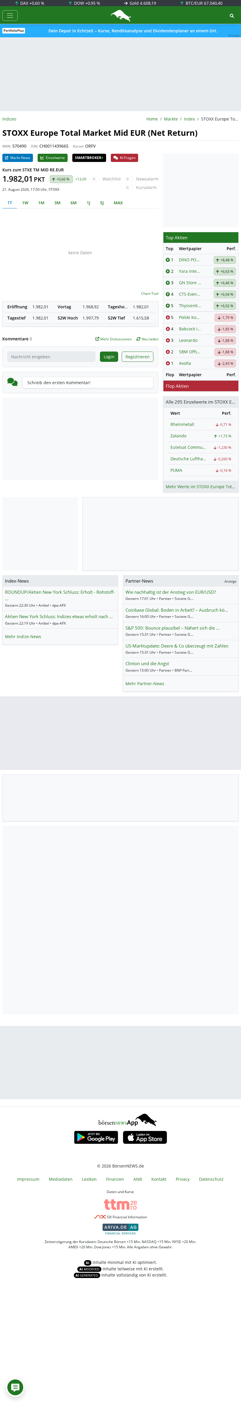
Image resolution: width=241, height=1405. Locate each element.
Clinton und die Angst (147, 663)
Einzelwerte (55, 157)
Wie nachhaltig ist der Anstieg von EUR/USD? (170, 592)
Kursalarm (146, 187)
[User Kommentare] (15, 1387)
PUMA (176, 470)
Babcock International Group (190, 329)
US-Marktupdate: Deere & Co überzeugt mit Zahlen (176, 646)
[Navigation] (10, 15)
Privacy (183, 1179)
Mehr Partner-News (144, 683)
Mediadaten (61, 1179)
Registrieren (137, 356)
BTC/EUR (203, 3)
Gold (142, 3)
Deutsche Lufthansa (189, 458)
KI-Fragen (127, 157)
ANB (137, 1179)
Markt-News (19, 157)
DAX (31, 3)
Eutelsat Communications (189, 447)
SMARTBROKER (89, 157)
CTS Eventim (190, 294)
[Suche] (232, 15)
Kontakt (158, 1179)
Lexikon (89, 1179)
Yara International (190, 271)
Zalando (178, 436)
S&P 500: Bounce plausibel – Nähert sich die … (172, 628)
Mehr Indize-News (23, 636)
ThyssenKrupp (190, 305)
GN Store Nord (190, 282)
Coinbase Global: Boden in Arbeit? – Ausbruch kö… (176, 610)
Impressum (28, 1179)
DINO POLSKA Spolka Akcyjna (190, 259)
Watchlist (112, 179)
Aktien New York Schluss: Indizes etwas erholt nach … (59, 616)
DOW (86, 3)
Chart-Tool (149, 293)
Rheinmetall (182, 424)
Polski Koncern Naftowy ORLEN (190, 317)
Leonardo (188, 340)
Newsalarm (147, 179)
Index (189, 119)
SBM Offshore (190, 351)
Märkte (171, 119)
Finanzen (115, 1179)
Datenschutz (211, 1179)
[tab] (9, 202)
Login (109, 356)
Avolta (185, 363)
